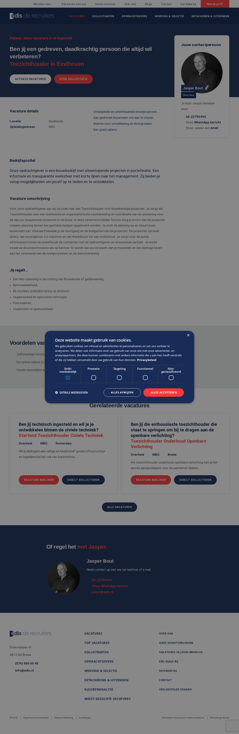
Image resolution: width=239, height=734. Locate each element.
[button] (71, 392)
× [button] (188, 335)
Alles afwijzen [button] (122, 392)
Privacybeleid (146, 360)
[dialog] (119, 367)
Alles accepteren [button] (163, 392)
